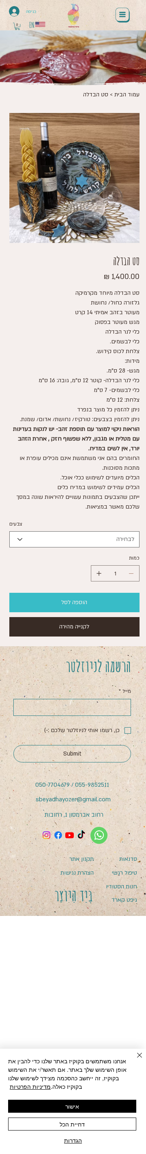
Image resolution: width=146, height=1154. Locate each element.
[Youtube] (69, 835)
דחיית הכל (72, 1124)
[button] (17, 26)
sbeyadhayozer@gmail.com (73, 799)
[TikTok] (81, 835)
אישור (72, 1106)
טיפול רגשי (124, 873)
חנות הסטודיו (121, 886)
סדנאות (128, 859)
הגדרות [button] (73, 1140)
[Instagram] (46, 835)
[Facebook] (58, 835)
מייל (125, 691)
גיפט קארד (124, 900)
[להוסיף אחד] (99, 573)
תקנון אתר (81, 859)
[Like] (98, 835)
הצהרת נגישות (77, 873)
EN (31, 25)
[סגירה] (134, 1060)
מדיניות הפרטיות (30, 1086)
